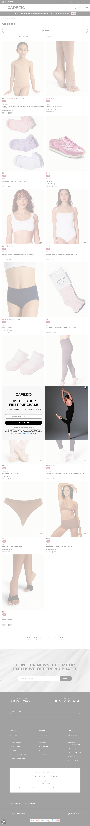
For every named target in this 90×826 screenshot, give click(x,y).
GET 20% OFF (23, 423)
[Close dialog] (86, 388)
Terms (34, 433)
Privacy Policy (26, 433)
